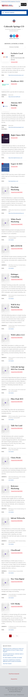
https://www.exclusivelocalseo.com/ (16, 75)
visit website (11, 239)
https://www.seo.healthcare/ (14, 96)
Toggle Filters (14, 47)
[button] (22, 4)
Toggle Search (9, 12)
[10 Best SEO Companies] (7, 6)
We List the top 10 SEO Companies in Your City (14, 688)
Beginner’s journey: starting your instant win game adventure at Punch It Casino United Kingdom (13, 650)
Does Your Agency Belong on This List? (15, 689)
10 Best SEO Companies (16, 29)
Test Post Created (7, 663)
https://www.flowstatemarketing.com (16, 213)
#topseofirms (14, 679)
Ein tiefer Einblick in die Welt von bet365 (12, 657)
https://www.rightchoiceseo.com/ (15, 157)
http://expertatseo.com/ (13, 181)
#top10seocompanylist (14, 673)
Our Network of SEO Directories (15, 691)
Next (17, 635)
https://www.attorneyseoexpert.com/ (16, 127)
